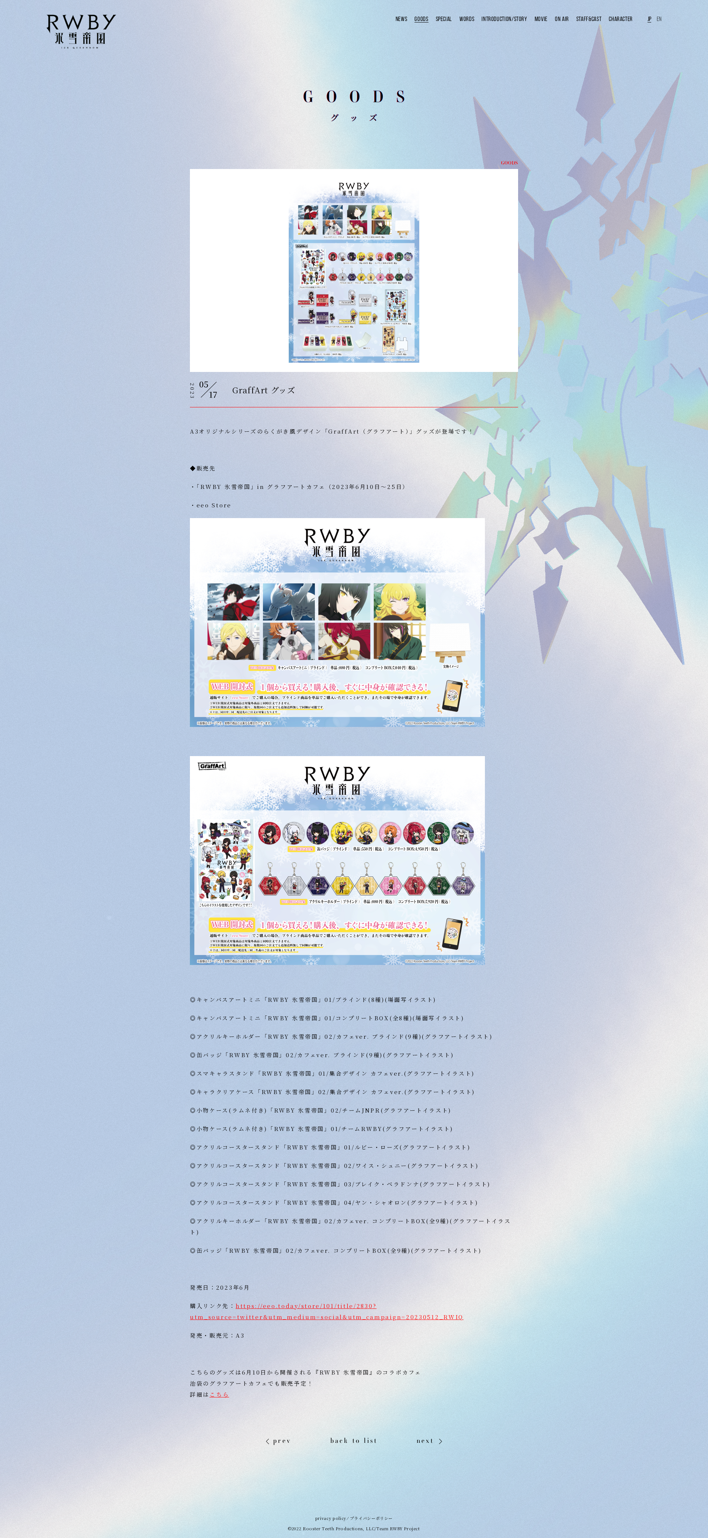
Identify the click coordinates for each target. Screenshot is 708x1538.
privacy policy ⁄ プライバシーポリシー (354, 1518)
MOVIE (541, 18)
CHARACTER (621, 18)
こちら (219, 1394)
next (425, 1440)
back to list (354, 1440)
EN (659, 18)
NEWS (401, 18)
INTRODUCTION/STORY (504, 18)
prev (282, 1440)
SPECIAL (444, 18)
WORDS (466, 18)
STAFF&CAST (588, 18)
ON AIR (562, 18)
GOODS (421, 18)
